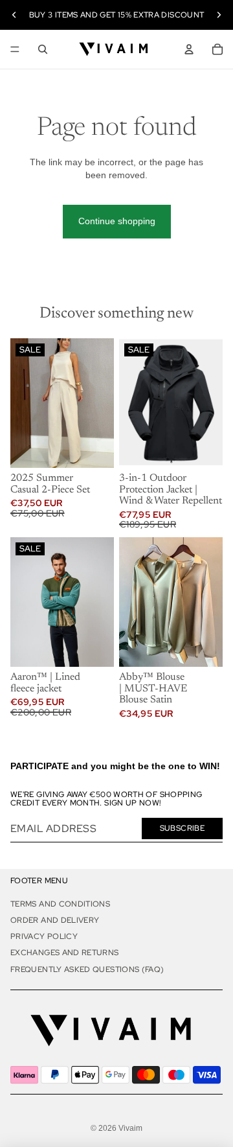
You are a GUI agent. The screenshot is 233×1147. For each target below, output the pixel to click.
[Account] (189, 49)
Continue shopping (116, 221)
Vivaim (130, 1128)
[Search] (42, 49)
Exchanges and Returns (64, 952)
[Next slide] (219, 15)
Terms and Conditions (60, 904)
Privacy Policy (44, 936)
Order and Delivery (54, 920)
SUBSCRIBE (182, 828)
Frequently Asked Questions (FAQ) (87, 969)
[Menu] (15, 49)
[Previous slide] (14, 15)
